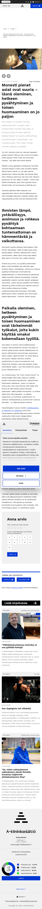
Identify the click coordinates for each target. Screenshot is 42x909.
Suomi (37, 2)
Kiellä (21, 483)
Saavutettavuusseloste (28, 901)
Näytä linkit (20, 889)
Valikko (5, 6)
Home (5, 29)
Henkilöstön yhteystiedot (21, 852)
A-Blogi (12, 29)
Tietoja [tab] (35, 430)
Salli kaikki (21, 468)
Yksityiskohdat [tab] (21, 430)
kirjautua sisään (17, 587)
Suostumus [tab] (7, 430)
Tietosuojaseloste (11, 901)
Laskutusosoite (21, 854)
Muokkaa (19, 476)
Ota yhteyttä (6, 2)
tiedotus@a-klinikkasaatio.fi (21, 844)
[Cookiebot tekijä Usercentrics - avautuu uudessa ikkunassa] (29, 423)
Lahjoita (35, 6)
